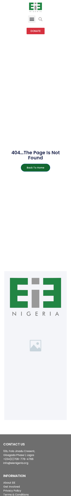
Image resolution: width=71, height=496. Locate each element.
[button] (32, 19)
